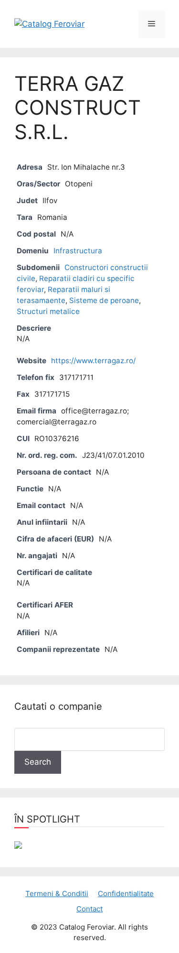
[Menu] (151, 24)
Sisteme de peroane (104, 300)
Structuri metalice (48, 311)
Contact (89, 908)
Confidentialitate (126, 893)
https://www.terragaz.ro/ (93, 360)
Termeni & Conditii (56, 893)
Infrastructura (77, 250)
